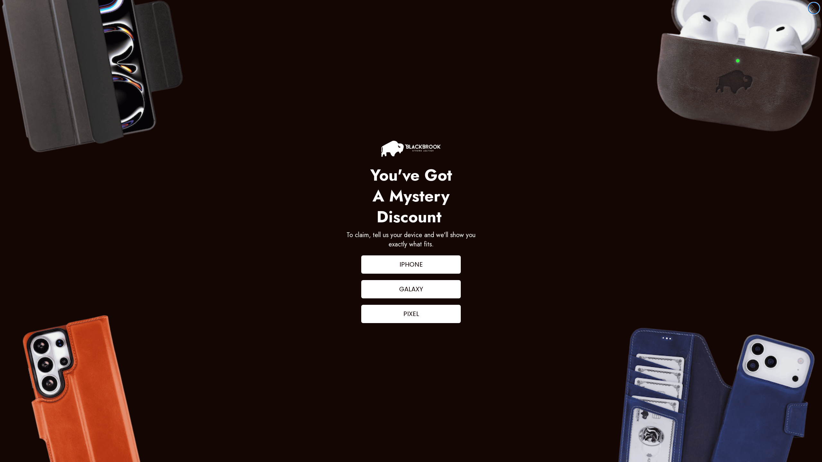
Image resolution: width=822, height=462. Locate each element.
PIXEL (411, 313)
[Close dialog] (813, 8)
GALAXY (411, 289)
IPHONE (411, 264)
